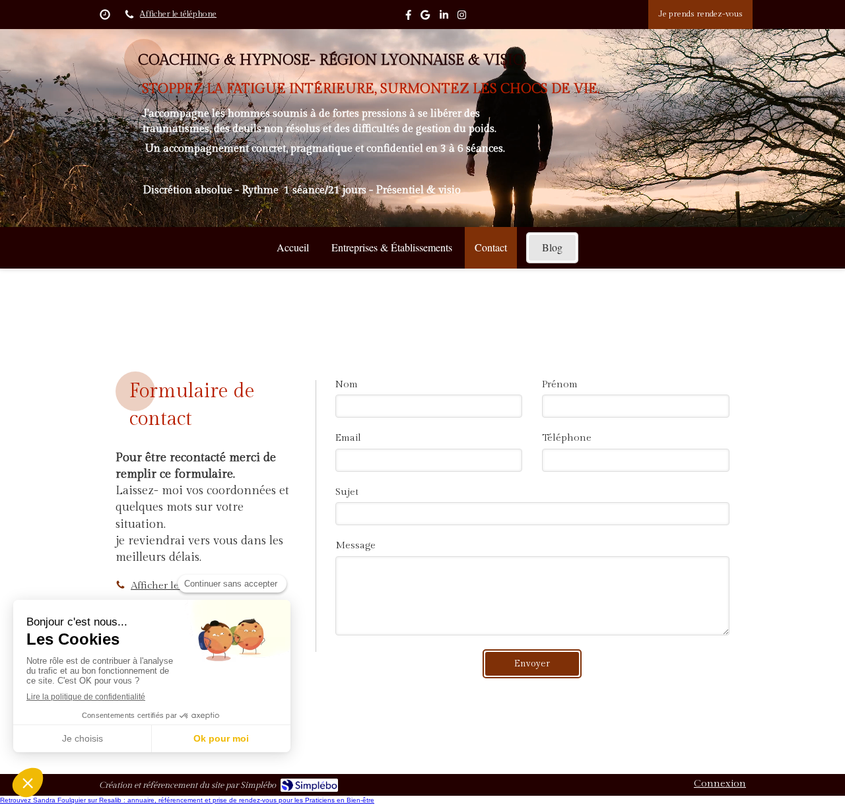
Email (348, 437)
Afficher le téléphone (178, 14)
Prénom (560, 384)
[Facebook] (408, 17)
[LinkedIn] (444, 17)
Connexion (720, 783)
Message (355, 545)
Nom (346, 384)
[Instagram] (461, 17)
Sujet (346, 492)
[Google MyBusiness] (425, 17)
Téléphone (567, 437)
